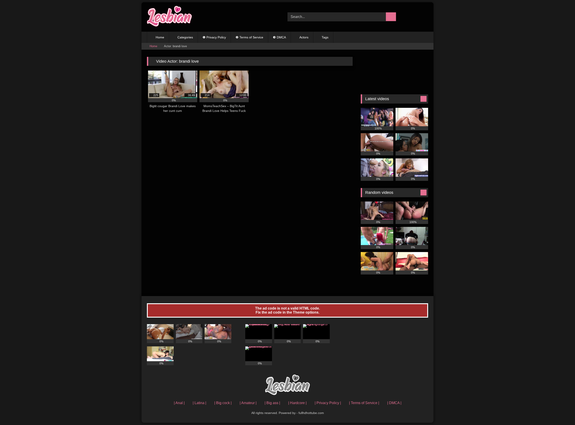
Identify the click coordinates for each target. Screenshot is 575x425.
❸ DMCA (279, 37)
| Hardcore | (297, 403)
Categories (185, 37)
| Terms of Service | (364, 403)
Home (160, 37)
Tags (325, 37)
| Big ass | (272, 403)
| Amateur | (248, 403)
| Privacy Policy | (328, 403)
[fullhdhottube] (169, 17)
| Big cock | (223, 403)
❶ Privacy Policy (214, 37)
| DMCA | (394, 403)
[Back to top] (561, 411)
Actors (303, 37)
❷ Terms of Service (249, 37)
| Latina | (199, 403)
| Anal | (179, 403)
